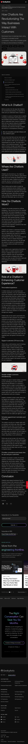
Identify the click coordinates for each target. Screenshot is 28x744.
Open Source (18, 708)
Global (3, 674)
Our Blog (8, 5)
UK (4, 736)
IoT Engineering (4, 699)
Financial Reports (20, 741)
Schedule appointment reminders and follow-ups (14, 94)
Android (10, 598)
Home (3, 5)
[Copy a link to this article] (11, 503)
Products (3, 710)
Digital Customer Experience (21, 685)
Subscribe (13, 525)
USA (2, 736)
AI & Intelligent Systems (6, 681)
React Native (5, 46)
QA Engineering (18, 699)
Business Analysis (4, 701)
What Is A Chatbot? (8, 77)
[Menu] (25, 2)
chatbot (15, 46)
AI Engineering (4, 691)
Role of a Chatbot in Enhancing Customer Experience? (12, 85)
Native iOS (3, 598)
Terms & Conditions (12, 741)
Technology (21, 46)
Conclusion (6, 99)
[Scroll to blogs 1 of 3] (9, 592)
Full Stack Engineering (19, 691)
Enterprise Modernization (6, 685)
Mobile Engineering (5, 694)
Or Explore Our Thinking (13, 647)
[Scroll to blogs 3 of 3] (13, 592)
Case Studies (3, 708)
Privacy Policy (4, 741)
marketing (4, 48)
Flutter (10, 46)
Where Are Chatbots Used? (9, 79)
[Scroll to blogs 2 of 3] (11, 592)
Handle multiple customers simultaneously (13, 92)
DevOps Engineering (19, 696)
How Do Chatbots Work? (9, 82)
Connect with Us (11, 675)
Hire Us (16, 710)
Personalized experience (10, 87)
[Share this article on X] (7, 503)
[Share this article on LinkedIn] (3, 503)
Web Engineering (18, 694)
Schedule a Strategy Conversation (13, 642)
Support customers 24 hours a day (11, 89)
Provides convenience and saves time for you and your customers (14, 97)
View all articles (21, 592)
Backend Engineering (5, 696)
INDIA (7, 736)
